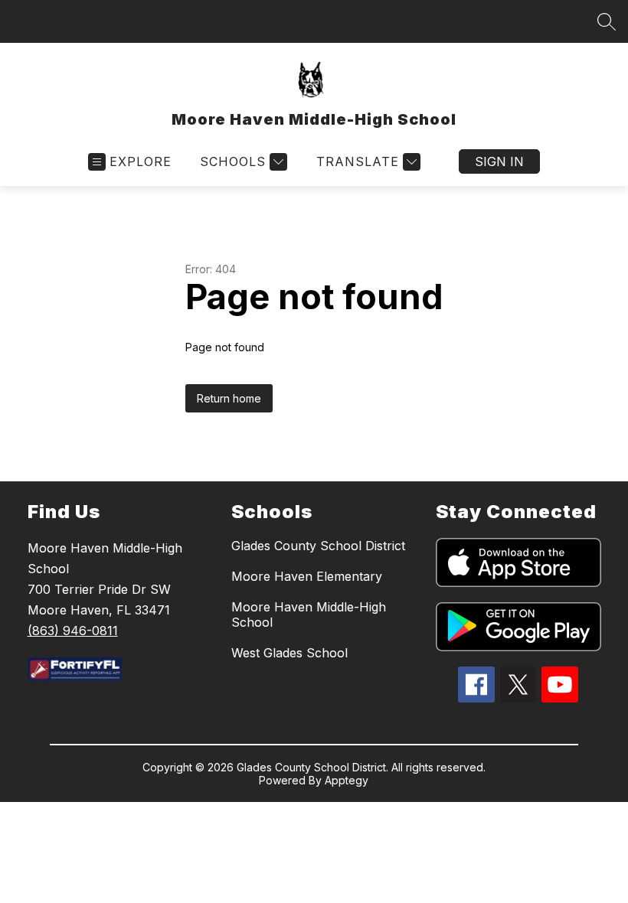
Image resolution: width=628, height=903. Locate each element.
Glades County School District (318, 545)
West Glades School (289, 652)
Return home (229, 398)
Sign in (499, 161)
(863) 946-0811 (73, 630)
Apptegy (346, 780)
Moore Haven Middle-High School (308, 614)
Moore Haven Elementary (306, 576)
